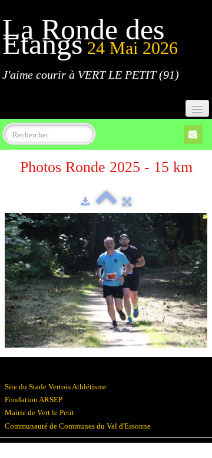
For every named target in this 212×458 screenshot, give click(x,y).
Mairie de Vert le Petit (39, 412)
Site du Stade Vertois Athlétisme (56, 386)
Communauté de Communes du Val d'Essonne (78, 426)
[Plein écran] (126, 201)
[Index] (106, 201)
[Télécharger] (85, 201)
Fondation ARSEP (33, 399)
